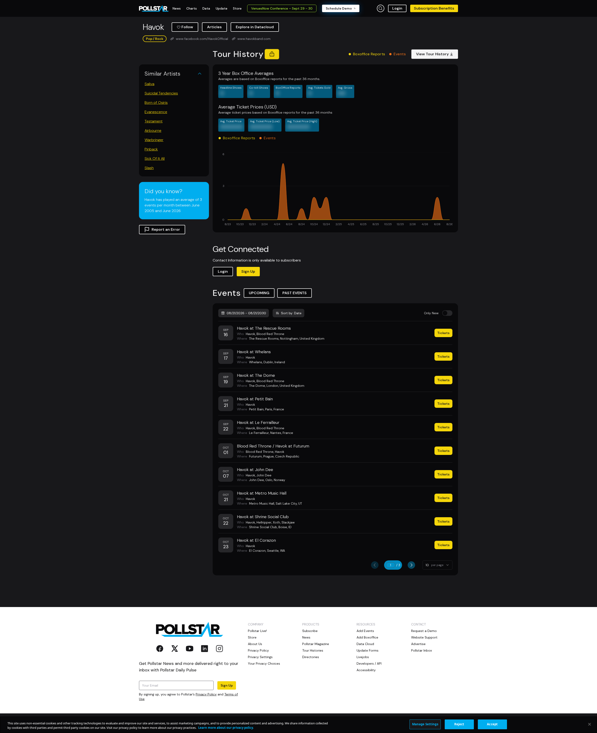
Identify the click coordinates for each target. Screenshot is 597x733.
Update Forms (367, 650)
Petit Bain (256, 409)
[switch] (447, 313)
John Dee (264, 475)
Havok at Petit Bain (255, 399)
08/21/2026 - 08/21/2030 (246, 313)
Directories (310, 657)
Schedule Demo (339, 8)
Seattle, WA (276, 550)
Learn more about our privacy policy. (226, 728)
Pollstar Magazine (315, 644)
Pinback (151, 149)
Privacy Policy (206, 694)
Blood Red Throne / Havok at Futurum (273, 446)
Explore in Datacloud (255, 26)
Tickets (443, 333)
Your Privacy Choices (264, 663)
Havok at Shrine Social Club (263, 517)
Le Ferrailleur (259, 433)
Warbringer (154, 139)
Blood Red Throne (270, 334)
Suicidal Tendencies (161, 93)
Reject (459, 724)
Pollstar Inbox (421, 650)
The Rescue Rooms (264, 338)
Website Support (424, 637)
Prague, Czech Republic (281, 456)
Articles (214, 26)
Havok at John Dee (255, 469)
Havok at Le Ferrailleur (258, 422)
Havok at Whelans (254, 352)
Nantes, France (281, 433)
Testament (154, 121)
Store (252, 637)
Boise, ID (285, 527)
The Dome (257, 386)
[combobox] (437, 565)
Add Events (365, 631)
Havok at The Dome (256, 375)
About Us (255, 644)
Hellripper (264, 522)
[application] (335, 189)
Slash (149, 167)
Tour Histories (312, 650)
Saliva (149, 83)
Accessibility (366, 670)
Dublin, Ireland (274, 362)
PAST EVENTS (294, 292)
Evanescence (156, 111)
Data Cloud (365, 644)
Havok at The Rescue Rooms (264, 328)
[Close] (589, 724)
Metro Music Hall (261, 503)
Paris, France (274, 409)
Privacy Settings (260, 657)
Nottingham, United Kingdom (302, 338)
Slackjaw (288, 522)
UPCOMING (259, 292)
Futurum (255, 456)
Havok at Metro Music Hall (261, 493)
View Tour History (432, 54)
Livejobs (363, 657)
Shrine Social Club (263, 527)
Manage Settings (425, 724)
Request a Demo (424, 631)
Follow (187, 26)
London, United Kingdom (285, 386)
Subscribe (310, 631)
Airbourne (153, 130)
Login (397, 8)
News (306, 637)
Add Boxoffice (367, 637)
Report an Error (166, 229)
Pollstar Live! (257, 631)
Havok (250, 334)
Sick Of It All (155, 158)
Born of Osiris (156, 102)
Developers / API (369, 663)
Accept (492, 724)
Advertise (418, 644)
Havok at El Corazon (256, 540)
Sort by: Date (291, 313)
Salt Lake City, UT (289, 503)
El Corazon (257, 550)
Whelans (255, 362)
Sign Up (248, 271)
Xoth (276, 522)
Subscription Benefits (434, 8)
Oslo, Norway (275, 480)
